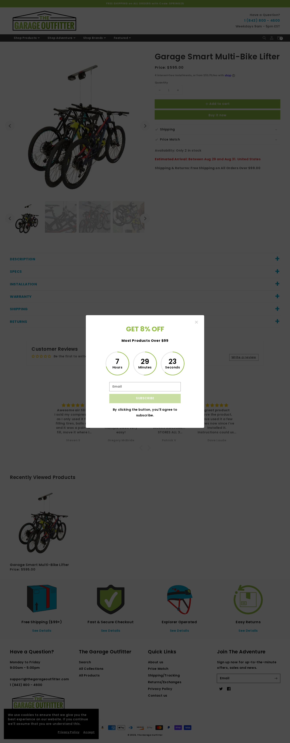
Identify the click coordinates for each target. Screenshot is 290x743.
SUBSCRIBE (145, 398)
